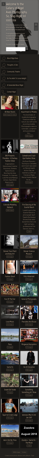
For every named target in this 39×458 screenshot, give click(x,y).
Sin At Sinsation (29, 367)
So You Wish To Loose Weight (16, 78)
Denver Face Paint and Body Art (9, 252)
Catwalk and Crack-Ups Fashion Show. (29, 156)
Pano (10, 344)
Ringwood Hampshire (29, 344)
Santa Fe (10, 367)
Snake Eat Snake (10, 389)
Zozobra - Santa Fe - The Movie (29, 441)
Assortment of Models (29, 112)
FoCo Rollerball (29, 276)
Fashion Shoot (10, 276)
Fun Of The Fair (9, 299)
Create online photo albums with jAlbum (17, 455)
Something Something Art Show (29, 390)
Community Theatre (13, 71)
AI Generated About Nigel (15, 85)
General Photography (29, 299)
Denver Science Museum (29, 252)
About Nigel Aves (12, 58)
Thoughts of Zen (12, 65)
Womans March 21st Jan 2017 (29, 416)
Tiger (32, 455)
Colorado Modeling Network (9, 205)
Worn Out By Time (9, 440)
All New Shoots (10, 112)
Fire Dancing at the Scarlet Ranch (29, 205)
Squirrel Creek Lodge (9, 415)
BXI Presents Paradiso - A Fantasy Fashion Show (10, 158)
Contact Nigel (11, 92)
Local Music (10, 321)
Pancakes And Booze (29, 321)
